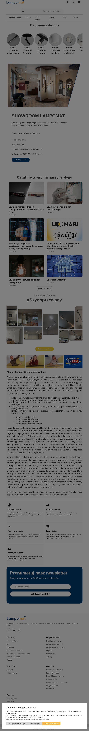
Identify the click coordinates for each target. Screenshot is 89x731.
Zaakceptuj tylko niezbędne (16, 723)
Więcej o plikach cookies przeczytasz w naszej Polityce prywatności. (27, 719)
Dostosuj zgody (35, 723)
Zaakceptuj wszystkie (51, 723)
